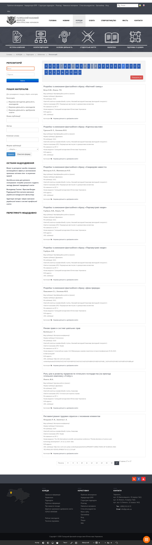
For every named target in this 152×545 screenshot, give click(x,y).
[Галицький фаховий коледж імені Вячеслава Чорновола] (23, 20)
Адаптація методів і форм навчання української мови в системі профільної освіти (22, 201)
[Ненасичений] (52, 542)
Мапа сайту (85, 512)
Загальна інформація (52, 495)
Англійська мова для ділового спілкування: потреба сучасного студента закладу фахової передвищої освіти (22, 182)
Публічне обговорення (15, 5)
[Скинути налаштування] (116, 542)
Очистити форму (23, 154)
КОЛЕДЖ (19, 54)
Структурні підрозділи (46, 5)
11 (87, 463)
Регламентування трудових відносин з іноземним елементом (71, 416)
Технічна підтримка (52, 521)
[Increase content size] (99, 542)
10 (82, 463)
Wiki (8, 11)
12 (92, 463)
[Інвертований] (43, 542)
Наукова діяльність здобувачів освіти (22, 111)
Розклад (59, 5)
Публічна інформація (52, 503)
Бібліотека (41, 54)
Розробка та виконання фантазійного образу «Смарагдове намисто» (75, 167)
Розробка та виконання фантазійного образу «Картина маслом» (73, 127)
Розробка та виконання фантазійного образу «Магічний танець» (73, 86)
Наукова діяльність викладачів (22, 107)
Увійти (22, 80)
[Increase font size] (111, 542)
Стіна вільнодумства (86, 5)
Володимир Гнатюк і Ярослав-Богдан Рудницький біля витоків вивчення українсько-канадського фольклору (21, 192)
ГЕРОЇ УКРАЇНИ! (51, 512)
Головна (9, 54)
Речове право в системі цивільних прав (61, 328)
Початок (61, 463)
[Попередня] (68, 463)
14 (101, 463)
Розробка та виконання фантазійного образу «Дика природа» (71, 288)
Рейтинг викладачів (52, 518)
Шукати (11, 154)
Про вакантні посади (52, 506)
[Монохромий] (48, 542)
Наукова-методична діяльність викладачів (22, 103)
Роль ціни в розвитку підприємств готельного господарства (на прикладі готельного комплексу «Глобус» (77, 375)
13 (96, 463)
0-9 (75, 72)
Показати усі (137, 77)
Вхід (107, 5)
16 (111, 463)
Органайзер (100, 5)
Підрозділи (30, 54)
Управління (49, 497)
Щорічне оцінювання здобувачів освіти (59, 509)
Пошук (83, 520)
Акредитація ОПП (30, 5)
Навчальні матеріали (70, 5)
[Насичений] (57, 542)
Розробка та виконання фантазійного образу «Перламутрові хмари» (75, 207)
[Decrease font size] (105, 542)
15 (106, 463)
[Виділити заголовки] (76, 542)
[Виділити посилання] (71, 542)
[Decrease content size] (94, 542)
